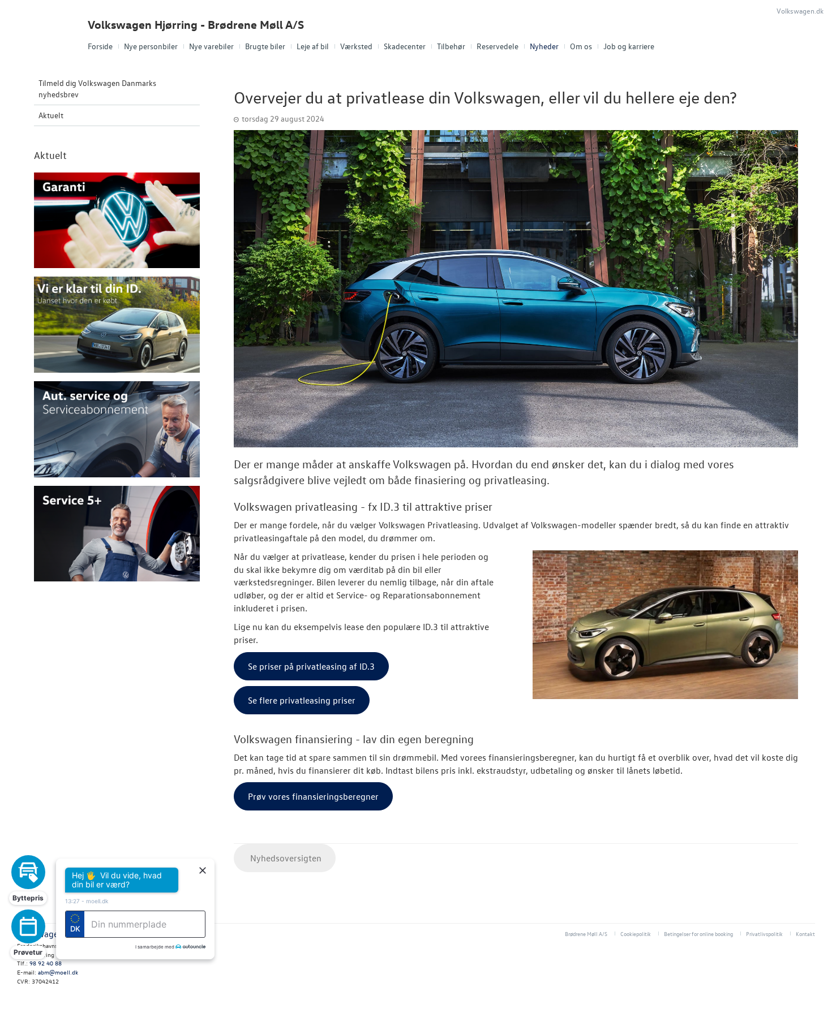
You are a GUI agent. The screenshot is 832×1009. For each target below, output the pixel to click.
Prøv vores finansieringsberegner (313, 796)
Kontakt (805, 933)
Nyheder (544, 46)
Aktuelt (50, 115)
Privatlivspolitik (764, 933)
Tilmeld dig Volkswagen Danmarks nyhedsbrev (97, 88)
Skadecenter (405, 46)
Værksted (356, 46)
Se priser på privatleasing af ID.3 (311, 666)
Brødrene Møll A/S (586, 933)
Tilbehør (451, 46)
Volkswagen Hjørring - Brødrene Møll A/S (196, 24)
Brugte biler (265, 46)
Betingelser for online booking (698, 933)
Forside (100, 46)
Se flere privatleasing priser (301, 700)
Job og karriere (628, 46)
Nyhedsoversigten (284, 858)
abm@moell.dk (58, 972)
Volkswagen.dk (800, 10)
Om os (581, 46)
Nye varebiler (211, 46)
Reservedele (497, 46)
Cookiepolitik (635, 933)
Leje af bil (313, 46)
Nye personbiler (151, 46)
